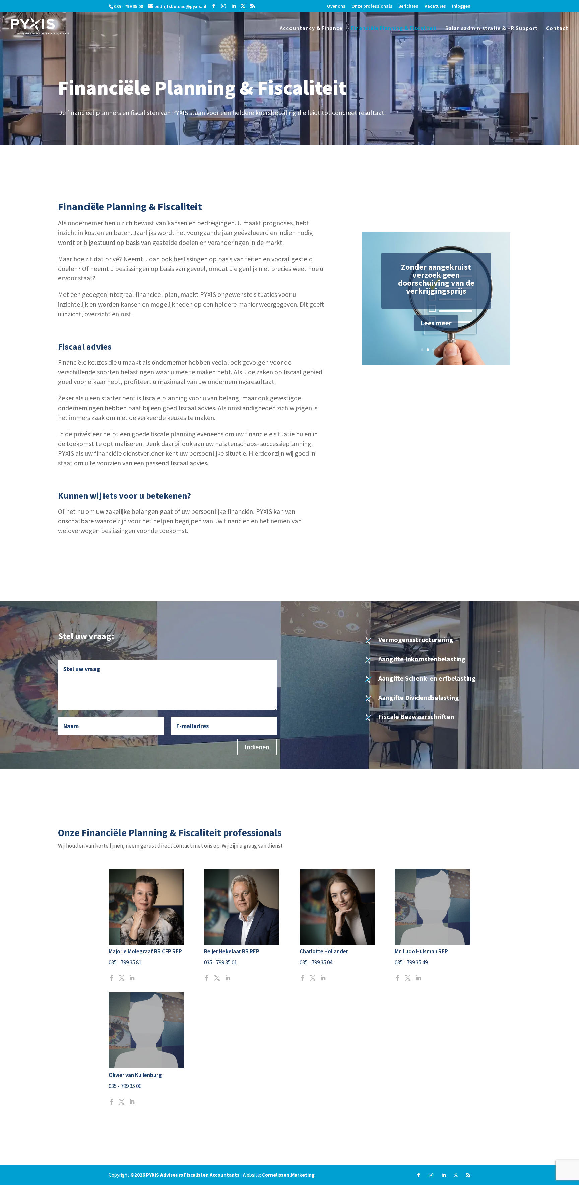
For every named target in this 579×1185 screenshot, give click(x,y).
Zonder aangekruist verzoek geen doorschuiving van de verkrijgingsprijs (436, 279)
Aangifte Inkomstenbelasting (422, 659)
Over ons (336, 6)
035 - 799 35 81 (125, 962)
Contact (557, 28)
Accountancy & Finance (311, 28)
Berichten (408, 6)
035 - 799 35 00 (128, 6)
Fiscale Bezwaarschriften (416, 716)
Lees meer (436, 323)
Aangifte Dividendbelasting (418, 697)
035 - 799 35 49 (411, 962)
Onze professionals (371, 6)
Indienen (257, 747)
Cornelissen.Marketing (288, 1175)
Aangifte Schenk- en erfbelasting (427, 678)
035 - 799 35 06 (125, 1086)
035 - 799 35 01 (220, 962)
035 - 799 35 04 (316, 962)
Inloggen (461, 6)
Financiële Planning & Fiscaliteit (394, 28)
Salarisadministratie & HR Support (491, 28)
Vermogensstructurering (415, 639)
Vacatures (435, 6)
